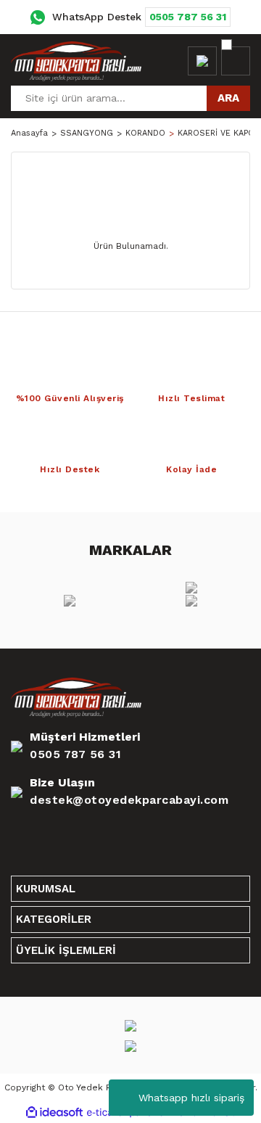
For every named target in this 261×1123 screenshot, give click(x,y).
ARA (228, 97)
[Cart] (235, 60)
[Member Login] (202, 60)
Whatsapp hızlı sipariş (191, 1097)
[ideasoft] (54, 1112)
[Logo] (76, 61)
